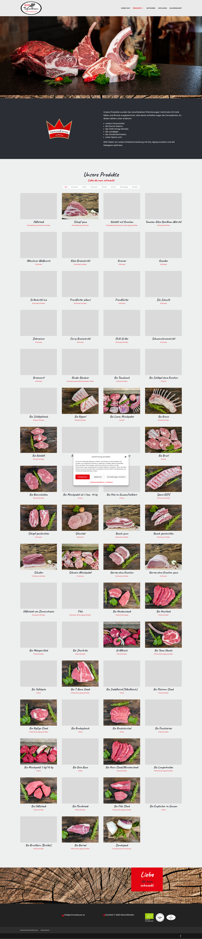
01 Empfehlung (32, 225)
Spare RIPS (163, 495)
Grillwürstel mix (38, 300)
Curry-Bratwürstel (80, 339)
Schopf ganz (80, 222)
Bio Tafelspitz (38, 689)
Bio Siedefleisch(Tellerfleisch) (121, 689)
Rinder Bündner (80, 378)
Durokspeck (122, 845)
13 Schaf (104, 187)
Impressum (109, 482)
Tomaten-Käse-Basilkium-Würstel (163, 222)
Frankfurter (121, 300)
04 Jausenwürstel (72, 381)
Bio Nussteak (163, 611)
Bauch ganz (122, 533)
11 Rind (84, 187)
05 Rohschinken (84, 381)
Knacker (163, 261)
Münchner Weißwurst (38, 261)
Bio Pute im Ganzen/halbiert (122, 495)
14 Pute (113, 187)
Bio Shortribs (80, 650)
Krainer (122, 261)
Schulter (38, 572)
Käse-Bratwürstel (80, 261)
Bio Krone (163, 417)
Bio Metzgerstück (38, 650)
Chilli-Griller (121, 339)
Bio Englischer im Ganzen (163, 806)
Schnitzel (80, 533)
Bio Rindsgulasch (80, 728)
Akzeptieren (82, 477)
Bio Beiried (80, 845)
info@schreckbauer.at (74, 915)
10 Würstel (74, 187)
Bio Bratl (163, 456)
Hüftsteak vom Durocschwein (38, 611)
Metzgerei (150, 8)
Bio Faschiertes (163, 728)
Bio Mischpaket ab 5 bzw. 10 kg (80, 495)
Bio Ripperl (80, 417)
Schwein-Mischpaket (80, 572)
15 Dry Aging (124, 187)
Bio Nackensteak (122, 611)
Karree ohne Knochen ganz (163, 572)
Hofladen (162, 8)
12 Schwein (94, 187)
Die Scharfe (163, 300)
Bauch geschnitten (163, 533)
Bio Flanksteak (80, 806)
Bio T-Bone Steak (80, 689)
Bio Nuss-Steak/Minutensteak (122, 767)
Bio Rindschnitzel (121, 728)
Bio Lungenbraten (163, 767)
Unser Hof (125, 8)
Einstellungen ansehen (116, 477)
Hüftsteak (38, 222)
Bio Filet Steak (122, 806)
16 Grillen (135, 187)
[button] (125, 457)
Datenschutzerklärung (97, 482)
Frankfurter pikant (80, 300)
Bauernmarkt (176, 8)
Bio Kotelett (38, 456)
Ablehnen (98, 477)
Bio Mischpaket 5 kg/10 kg (38, 767)
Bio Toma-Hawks (163, 650)
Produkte (137, 8)
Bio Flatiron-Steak (163, 689)
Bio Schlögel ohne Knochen (163, 378)
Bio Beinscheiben (38, 495)
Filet (80, 611)
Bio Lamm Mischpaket (122, 417)
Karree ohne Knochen (121, 572)
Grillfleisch (122, 650)
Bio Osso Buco (80, 767)
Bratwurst (38, 378)
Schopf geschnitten (38, 533)
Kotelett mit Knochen (121, 222)
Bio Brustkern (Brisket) (39, 845)
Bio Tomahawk (121, 378)
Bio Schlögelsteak (38, 417)
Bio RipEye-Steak (38, 728)
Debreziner (39, 339)
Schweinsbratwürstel (163, 339)
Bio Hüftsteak (38, 806)
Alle (66, 187)
